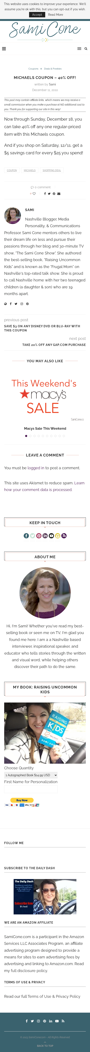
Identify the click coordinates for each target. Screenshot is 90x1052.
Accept (37, 14)
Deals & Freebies (53, 68)
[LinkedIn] (45, 536)
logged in (36, 468)
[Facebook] (26, 536)
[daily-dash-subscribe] (45, 896)
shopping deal (52, 170)
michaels (30, 170)
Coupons (33, 68)
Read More (55, 14)
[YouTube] (51, 536)
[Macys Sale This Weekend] (45, 396)
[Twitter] (32, 536)
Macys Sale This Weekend (45, 429)
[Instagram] (57, 536)
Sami (52, 84)
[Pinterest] (38, 536)
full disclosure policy (29, 970)
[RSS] (64, 536)
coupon (12, 170)
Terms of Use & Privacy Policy (54, 996)
